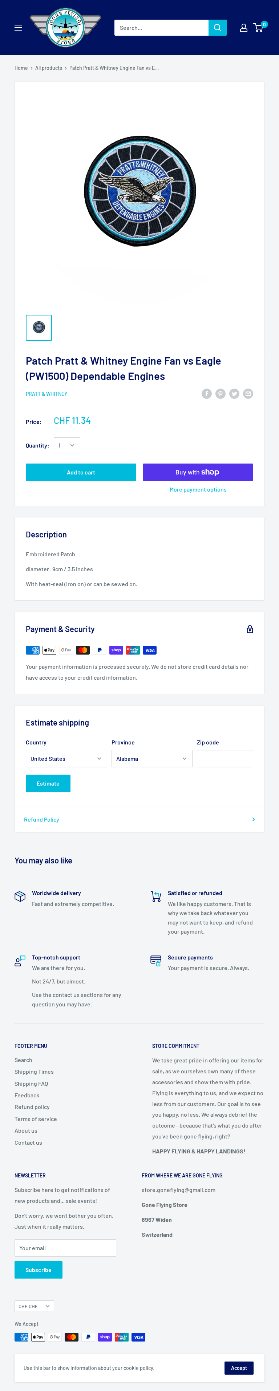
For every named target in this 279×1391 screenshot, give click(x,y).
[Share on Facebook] (207, 393)
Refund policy (32, 1106)
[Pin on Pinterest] (220, 393)
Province (123, 742)
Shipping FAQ (31, 1083)
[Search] (218, 28)
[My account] (243, 28)
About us (26, 1130)
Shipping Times (34, 1071)
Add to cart (81, 472)
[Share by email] (248, 393)
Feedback (27, 1095)
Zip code (208, 742)
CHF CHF (28, 1306)
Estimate (48, 783)
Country (36, 742)
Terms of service (36, 1118)
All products (48, 68)
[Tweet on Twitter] (234, 393)
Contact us (28, 1142)
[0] (258, 27)
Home (21, 68)
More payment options (198, 489)
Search (23, 1059)
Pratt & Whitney (46, 394)
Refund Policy (41, 819)
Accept (239, 1368)
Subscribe (38, 1269)
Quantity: (37, 445)
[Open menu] (18, 28)
